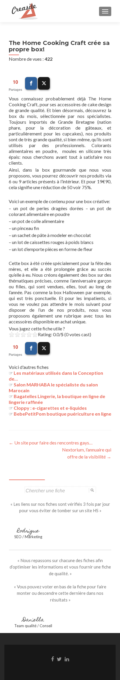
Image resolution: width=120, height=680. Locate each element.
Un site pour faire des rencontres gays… (51, 442)
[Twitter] (44, 83)
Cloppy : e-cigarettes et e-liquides (50, 408)
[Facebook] (31, 83)
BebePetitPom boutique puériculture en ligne (62, 413)
